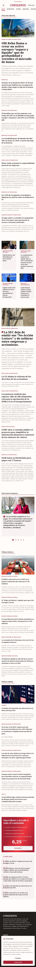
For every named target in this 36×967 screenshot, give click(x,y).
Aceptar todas (18, 962)
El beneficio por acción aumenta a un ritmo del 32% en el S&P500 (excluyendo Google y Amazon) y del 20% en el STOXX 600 (18, 116)
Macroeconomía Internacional (11, 39)
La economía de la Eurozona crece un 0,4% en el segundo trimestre (18, 641)
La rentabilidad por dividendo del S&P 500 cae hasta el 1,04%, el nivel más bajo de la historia (18, 140)
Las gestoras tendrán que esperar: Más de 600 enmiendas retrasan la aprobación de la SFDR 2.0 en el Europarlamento (17, 398)
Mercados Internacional (9, 110)
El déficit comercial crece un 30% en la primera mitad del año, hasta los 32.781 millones (16, 581)
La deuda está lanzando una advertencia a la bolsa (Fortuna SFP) (17, 709)
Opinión (4, 705)
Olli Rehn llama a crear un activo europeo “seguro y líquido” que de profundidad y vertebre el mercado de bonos (16, 53)
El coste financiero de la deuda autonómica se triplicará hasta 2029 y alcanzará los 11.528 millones (18, 621)
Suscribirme (18, 1)
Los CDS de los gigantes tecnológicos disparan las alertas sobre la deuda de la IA (18, 197)
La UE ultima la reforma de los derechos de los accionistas (16, 377)
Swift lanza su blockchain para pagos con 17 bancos (16, 459)
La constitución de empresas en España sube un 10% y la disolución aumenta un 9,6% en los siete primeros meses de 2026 (27, 261)
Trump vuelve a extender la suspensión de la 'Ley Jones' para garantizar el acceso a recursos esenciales (17, 220)
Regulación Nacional (8, 426)
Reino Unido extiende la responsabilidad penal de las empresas (18, 164)
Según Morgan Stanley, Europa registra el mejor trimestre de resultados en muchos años (26, 292)
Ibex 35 (4, 794)
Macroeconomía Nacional (8, 251)
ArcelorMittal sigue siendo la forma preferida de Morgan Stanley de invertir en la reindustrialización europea (18, 799)
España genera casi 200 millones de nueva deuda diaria (9, 257)
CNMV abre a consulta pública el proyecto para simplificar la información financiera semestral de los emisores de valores (18, 434)
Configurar (18, 958)
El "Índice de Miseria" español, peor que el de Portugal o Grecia (18, 601)
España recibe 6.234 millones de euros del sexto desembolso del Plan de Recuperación (9, 292)
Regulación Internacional (10, 160)
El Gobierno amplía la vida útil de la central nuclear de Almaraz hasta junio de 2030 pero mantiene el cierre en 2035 (17, 661)
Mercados (5, 79)
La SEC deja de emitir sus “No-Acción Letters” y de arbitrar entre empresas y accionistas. (17, 338)
